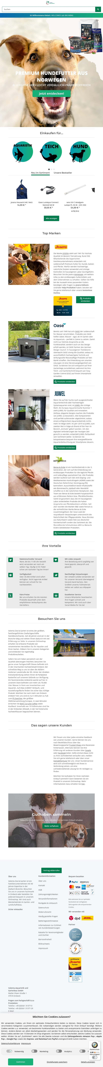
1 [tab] (49, 169)
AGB (40, 890)
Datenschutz (43, 907)
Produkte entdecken (85, 299)
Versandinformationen (47, 899)
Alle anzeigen (51, 218)
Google (88, 750)
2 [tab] (51, 169)
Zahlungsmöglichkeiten (48, 894)
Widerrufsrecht (44, 912)
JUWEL (77, 405)
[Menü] (98, 1042)
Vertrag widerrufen (51, 870)
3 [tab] (54, 169)
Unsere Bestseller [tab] (63, 173)
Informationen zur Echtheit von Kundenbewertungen (49, 926)
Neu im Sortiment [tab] (40, 173)
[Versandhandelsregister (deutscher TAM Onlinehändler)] (75, 976)
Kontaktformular (60, 761)
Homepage (78, 274)
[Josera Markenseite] (63, 306)
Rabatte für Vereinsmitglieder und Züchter (50, 933)
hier (83, 784)
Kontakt (41, 885)
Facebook (62, 753)
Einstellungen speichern (57, 1062)
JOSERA (66, 253)
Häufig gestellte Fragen (48, 916)
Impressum (43, 948)
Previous (14, 152)
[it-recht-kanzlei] (75, 948)
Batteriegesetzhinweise (48, 921)
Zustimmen (20, 1062)
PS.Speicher (17, 698)
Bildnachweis (44, 944)
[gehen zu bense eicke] (60, 460)
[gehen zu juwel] (60, 393)
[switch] (9, 1051)
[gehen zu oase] (60, 325)
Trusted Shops (75, 745)
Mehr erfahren (51, 826)
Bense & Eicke (59, 467)
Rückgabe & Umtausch (47, 903)
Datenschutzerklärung (10, 1043)
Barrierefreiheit (45, 939)
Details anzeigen (88, 1062)
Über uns (42, 881)
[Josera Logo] (61, 247)
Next (89, 152)
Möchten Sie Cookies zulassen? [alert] (51, 1016)
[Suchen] (98, 9)
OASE (77, 331)
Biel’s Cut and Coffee (28, 703)
